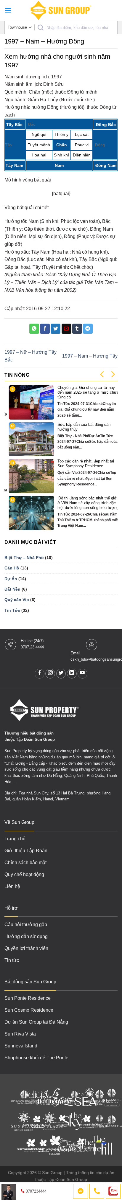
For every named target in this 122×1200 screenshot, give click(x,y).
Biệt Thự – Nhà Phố (24, 557)
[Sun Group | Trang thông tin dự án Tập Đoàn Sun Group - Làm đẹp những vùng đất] (61, 10)
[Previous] (102, 374)
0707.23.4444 (32, 647)
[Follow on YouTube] (82, 674)
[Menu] (8, 10)
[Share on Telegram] (88, 329)
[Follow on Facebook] (39, 674)
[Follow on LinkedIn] (72, 674)
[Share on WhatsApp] (34, 329)
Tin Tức (12, 610)
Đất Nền (12, 589)
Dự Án (10, 578)
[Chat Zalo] (113, 1191)
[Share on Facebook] (45, 329)
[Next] (112, 374)
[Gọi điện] (97, 1191)
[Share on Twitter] (55, 329)
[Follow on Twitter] (61, 674)
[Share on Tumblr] (77, 329)
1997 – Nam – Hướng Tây (90, 355)
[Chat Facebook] (80, 1191)
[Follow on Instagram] (50, 674)
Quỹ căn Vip (16, 599)
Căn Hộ (11, 568)
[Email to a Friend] (66, 329)
